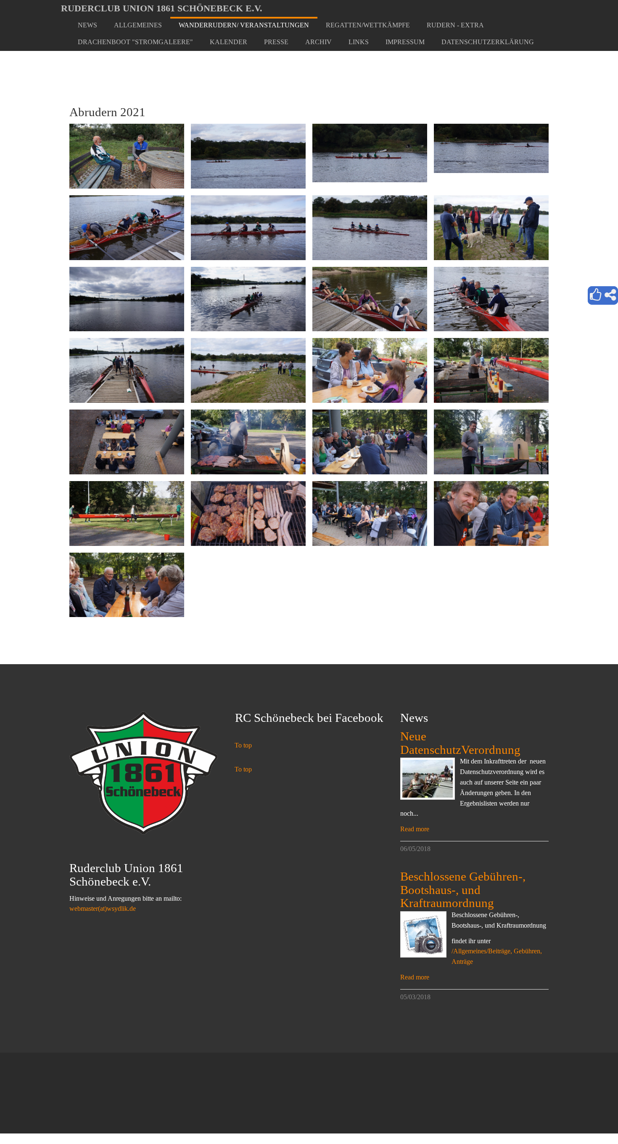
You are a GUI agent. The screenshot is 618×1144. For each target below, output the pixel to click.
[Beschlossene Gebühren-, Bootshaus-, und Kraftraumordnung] (423, 934)
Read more (414, 829)
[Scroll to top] (591, 1117)
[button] (138, 25)
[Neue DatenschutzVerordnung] (427, 779)
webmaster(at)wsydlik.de (102, 908)
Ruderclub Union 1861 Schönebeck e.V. (161, 8)
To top (243, 745)
